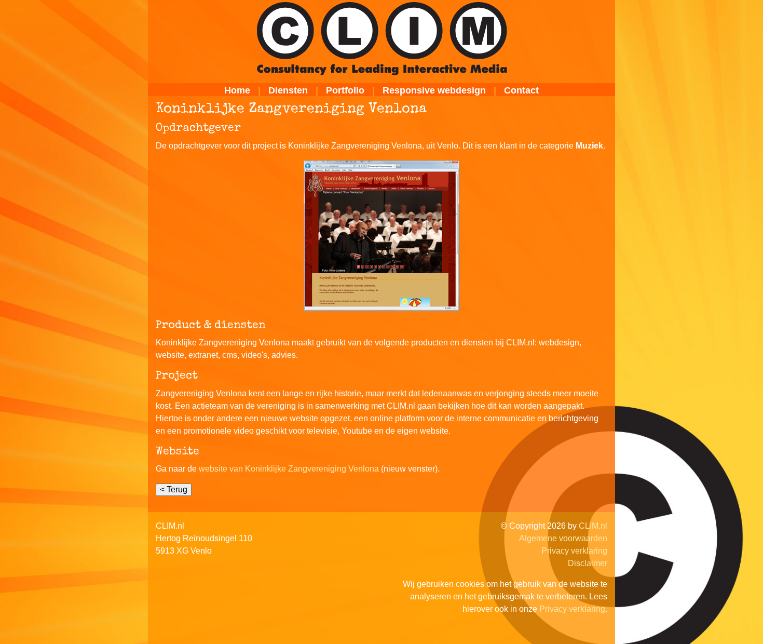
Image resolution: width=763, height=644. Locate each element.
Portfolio (345, 90)
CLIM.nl (593, 525)
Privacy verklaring (574, 550)
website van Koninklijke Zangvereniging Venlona (289, 468)
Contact (521, 90)
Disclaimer (587, 563)
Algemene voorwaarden (563, 538)
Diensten (288, 90)
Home (237, 90)
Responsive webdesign (434, 90)
